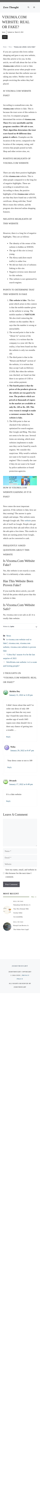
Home (5, 47)
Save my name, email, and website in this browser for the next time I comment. (20, 873)
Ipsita (3, 32)
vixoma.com (14, 643)
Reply (8, 737)
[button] (28, 7)
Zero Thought (11, 7)
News (5, 37)
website (28, 520)
